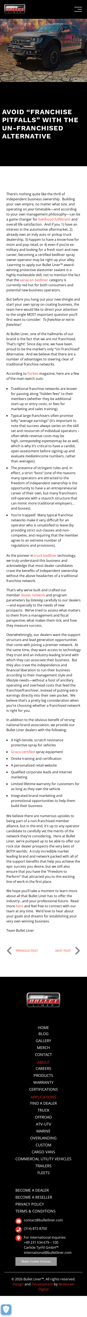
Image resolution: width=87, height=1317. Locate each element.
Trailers (43, 1165)
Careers (43, 1068)
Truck (43, 1110)
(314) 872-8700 (35, 1228)
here (19, 906)
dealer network (33, 595)
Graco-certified (23, 752)
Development (42, 1284)
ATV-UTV (43, 1124)
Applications (43, 1097)
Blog (43, 1033)
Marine (43, 1131)
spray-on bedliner (34, 280)
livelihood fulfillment (54, 219)
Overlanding (43, 1137)
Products (43, 1075)
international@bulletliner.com (48, 1252)
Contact (43, 1054)
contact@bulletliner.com (43, 1220)
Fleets (43, 1172)
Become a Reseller (33, 1197)
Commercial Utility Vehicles (43, 1158)
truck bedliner (45, 555)
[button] (78, 9)
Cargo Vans (43, 1151)
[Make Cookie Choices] (6, 1309)
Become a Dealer (32, 1190)
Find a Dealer (43, 1103)
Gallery (43, 1040)
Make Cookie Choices (36, 1261)
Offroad (43, 1117)
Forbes (32, 373)
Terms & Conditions (35, 1211)
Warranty (43, 1082)
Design (18, 1284)
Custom (43, 1144)
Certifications (43, 1089)
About (43, 1062)
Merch (43, 1047)
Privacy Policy (29, 1204)
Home (43, 1027)
